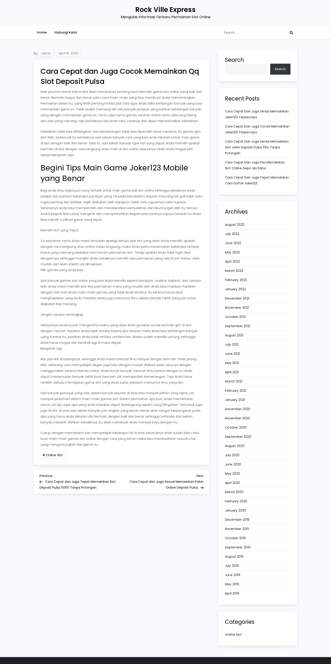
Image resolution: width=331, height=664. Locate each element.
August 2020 (235, 446)
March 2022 (234, 270)
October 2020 (236, 427)
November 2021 (237, 307)
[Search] (291, 32)
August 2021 (234, 335)
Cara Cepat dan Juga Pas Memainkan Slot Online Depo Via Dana (255, 165)
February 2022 (236, 280)
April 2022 (232, 261)
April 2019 (232, 593)
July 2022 (232, 234)
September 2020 (238, 436)
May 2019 (232, 584)
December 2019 (237, 519)
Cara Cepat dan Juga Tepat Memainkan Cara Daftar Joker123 (257, 180)
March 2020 (234, 492)
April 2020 (232, 483)
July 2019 (232, 565)
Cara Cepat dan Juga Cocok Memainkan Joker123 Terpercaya (257, 129)
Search (234, 60)
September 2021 (237, 326)
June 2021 (232, 353)
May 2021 (232, 363)
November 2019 (237, 529)
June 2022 (233, 243)
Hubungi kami (65, 32)
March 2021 (233, 381)
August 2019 (234, 556)
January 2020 (235, 510)
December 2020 (237, 409)
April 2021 (232, 372)
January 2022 (235, 289)
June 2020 (233, 464)
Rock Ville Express (165, 9)
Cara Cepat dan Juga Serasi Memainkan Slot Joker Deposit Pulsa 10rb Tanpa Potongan (257, 147)
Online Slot (54, 455)
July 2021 (231, 344)
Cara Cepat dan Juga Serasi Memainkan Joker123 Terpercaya (257, 114)
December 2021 (237, 298)
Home (42, 32)
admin (46, 53)
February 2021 (235, 390)
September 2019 (237, 547)
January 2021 (235, 400)
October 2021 (235, 317)
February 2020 (236, 501)
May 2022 (232, 252)
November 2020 (237, 418)
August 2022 (234, 224)
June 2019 (232, 575)
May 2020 (232, 473)
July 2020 (232, 455)
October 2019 (235, 538)
